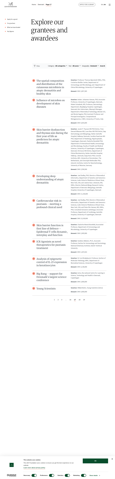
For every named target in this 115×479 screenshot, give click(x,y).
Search (102, 66)
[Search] (104, 71)
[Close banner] (112, 459)
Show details (93, 475)
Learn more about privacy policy (34, 467)
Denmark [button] (89, 66)
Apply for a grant (87, 5)
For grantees (11, 23)
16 (70, 300)
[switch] (51, 475)
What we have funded (13, 27)
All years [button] (74, 66)
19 (84, 300)
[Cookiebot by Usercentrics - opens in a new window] (11, 475)
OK (95, 461)
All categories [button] (57, 66)
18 (79, 300)
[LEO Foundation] (15, 4)
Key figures (10, 31)
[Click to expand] (33, 80)
